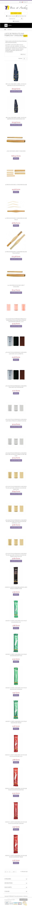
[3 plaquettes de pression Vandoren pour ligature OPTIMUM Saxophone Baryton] (16, 475)
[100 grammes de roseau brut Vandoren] (16, 274)
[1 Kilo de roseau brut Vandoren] (16, 139)
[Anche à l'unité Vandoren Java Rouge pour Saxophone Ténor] (16, 844)
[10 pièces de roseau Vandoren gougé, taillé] (16, 206)
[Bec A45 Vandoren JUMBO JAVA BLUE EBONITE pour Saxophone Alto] (16, 106)
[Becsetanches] (16, 7)
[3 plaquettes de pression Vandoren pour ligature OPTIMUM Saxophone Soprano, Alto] (16, 508)
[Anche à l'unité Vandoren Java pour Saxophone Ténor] (16, 710)
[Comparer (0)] (20, 2)
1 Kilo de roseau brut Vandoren (16, 151)
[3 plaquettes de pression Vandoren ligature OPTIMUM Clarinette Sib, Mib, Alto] (16, 441)
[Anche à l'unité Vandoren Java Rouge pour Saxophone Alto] (16, 743)
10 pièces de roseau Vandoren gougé (16, 184)
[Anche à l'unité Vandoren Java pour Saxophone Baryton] (16, 643)
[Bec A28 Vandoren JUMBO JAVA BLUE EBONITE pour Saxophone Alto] (16, 72)
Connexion (16, 21)
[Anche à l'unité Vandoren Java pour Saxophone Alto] (16, 609)
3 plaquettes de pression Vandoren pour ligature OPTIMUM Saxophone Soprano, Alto (16, 521)
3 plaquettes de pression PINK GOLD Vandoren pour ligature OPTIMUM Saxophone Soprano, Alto (16, 320)
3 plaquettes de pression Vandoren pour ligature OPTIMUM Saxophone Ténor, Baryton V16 (16, 555)
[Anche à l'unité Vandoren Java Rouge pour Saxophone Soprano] (16, 810)
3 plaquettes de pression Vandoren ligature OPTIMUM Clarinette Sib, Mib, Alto (16, 454)
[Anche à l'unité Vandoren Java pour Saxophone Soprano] (16, 676)
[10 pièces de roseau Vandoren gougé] (16, 173)
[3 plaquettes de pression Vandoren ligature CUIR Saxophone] (16, 374)
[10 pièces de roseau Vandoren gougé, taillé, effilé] (16, 240)
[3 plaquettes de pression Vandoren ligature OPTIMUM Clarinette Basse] (16, 408)
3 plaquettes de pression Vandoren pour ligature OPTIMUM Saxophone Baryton (16, 488)
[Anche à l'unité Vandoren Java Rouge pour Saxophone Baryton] (16, 777)
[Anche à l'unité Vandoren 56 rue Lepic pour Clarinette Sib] (16, 575)
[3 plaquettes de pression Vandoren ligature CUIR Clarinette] (16, 341)
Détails (23, 54)
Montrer (20, 58)
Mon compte (8, 887)
